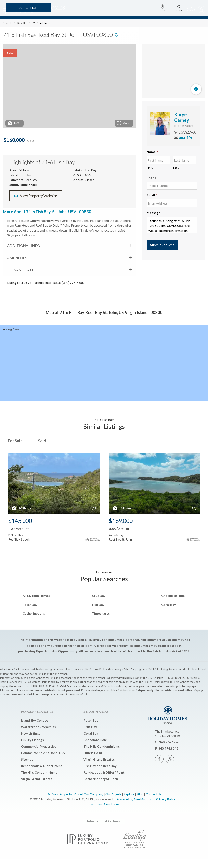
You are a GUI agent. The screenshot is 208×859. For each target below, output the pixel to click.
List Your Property (59, 794)
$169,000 (121, 520)
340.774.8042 (168, 748)
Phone (151, 177)
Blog (140, 794)
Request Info (28, 8)
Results (21, 23)
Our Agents (113, 794)
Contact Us (153, 794)
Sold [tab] (42, 440)
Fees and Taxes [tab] (21, 270)
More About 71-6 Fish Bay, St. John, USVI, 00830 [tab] (47, 211)
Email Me (185, 137)
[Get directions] (196, 89)
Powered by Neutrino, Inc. (134, 799)
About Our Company (88, 794)
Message (153, 213)
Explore (129, 794)
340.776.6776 (169, 742)
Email (152, 195)
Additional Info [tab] (23, 245)
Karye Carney (181, 117)
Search (7, 23)
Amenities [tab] (17, 257)
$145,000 (20, 520)
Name (152, 152)
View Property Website (38, 196)
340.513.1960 (185, 132)
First (150, 167)
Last (176, 167)
